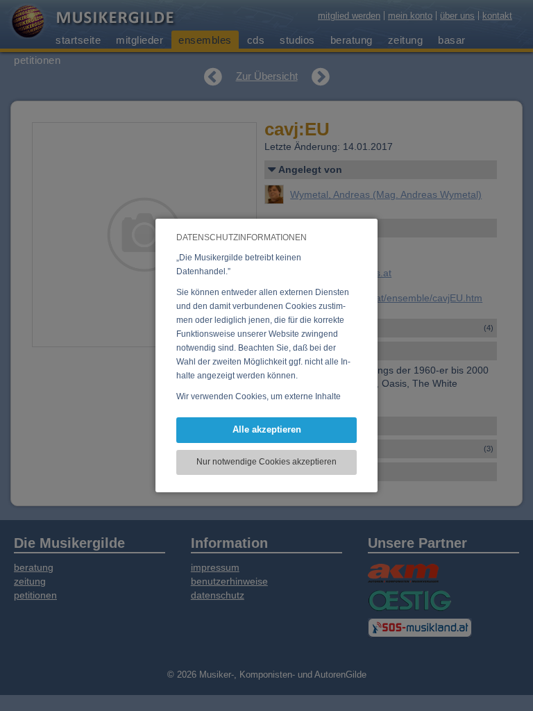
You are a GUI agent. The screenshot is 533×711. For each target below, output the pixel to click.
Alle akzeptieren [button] (266, 429)
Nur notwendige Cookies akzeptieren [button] (266, 462)
